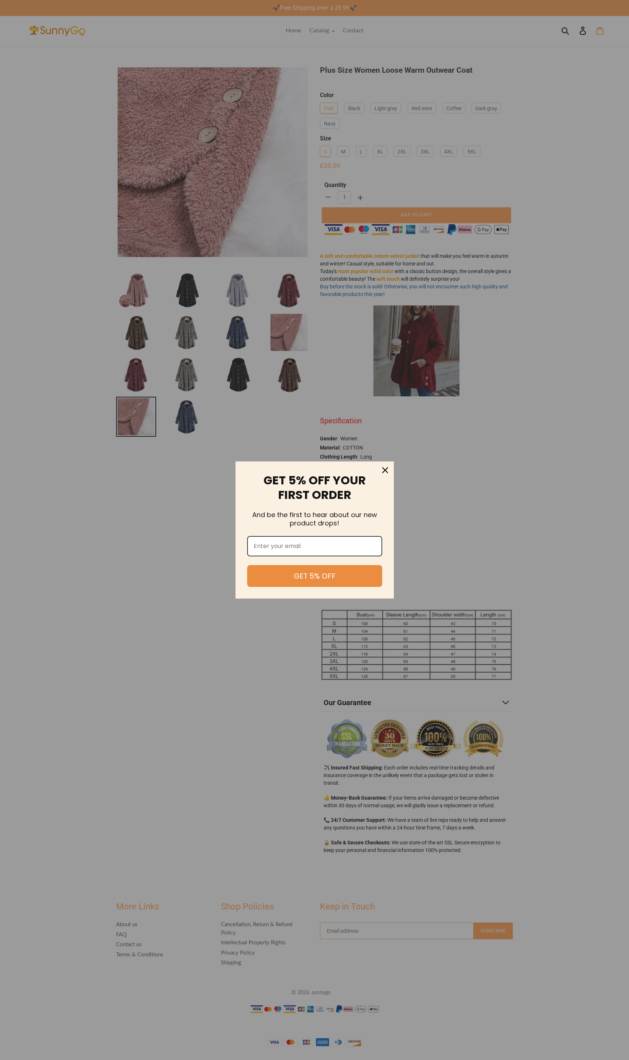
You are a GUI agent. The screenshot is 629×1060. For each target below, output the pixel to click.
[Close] (385, 470)
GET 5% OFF (315, 576)
